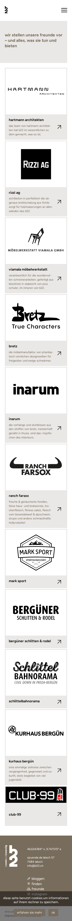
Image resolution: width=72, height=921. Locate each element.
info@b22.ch (35, 866)
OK (53, 912)
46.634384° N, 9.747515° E (44, 849)
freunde (38, 889)
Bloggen (38, 878)
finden (37, 884)
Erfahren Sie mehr (29, 912)
